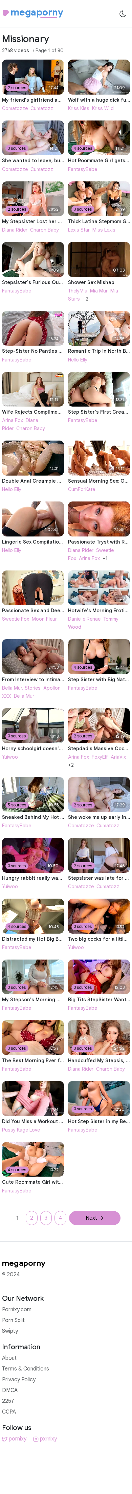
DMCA (10, 1390)
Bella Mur (24, 696)
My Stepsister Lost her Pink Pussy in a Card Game (62, 221)
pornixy (17, 1438)
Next (91, 1218)
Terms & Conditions (25, 1368)
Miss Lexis (103, 230)
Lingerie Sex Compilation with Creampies (51, 542)
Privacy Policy (19, 1379)
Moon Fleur (44, 619)
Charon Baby (44, 230)
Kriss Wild (103, 108)
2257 (8, 1401)
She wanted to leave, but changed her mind (54, 161)
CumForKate (81, 489)
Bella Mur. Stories (21, 688)
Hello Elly (77, 360)
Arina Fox (12, 420)
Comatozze (15, 108)
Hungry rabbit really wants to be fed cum (51, 878)
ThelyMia (77, 291)
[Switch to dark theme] (123, 14)
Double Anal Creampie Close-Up (41, 481)
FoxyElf (100, 757)
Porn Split (13, 1320)
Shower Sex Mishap (91, 282)
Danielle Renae (84, 619)
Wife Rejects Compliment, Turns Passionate (54, 412)
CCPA (9, 1412)
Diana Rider (14, 230)
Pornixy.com (16, 1309)
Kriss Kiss (78, 108)
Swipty (10, 1331)
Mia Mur (99, 291)
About (9, 1358)
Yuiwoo (10, 757)
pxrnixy (48, 1438)
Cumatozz (41, 108)
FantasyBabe (82, 169)
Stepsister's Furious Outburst (38, 282)
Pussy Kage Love (21, 1130)
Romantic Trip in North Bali (100, 351)
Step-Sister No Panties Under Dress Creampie (57, 351)
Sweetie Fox (15, 619)
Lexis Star (79, 230)
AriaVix (118, 757)
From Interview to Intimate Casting (44, 679)
